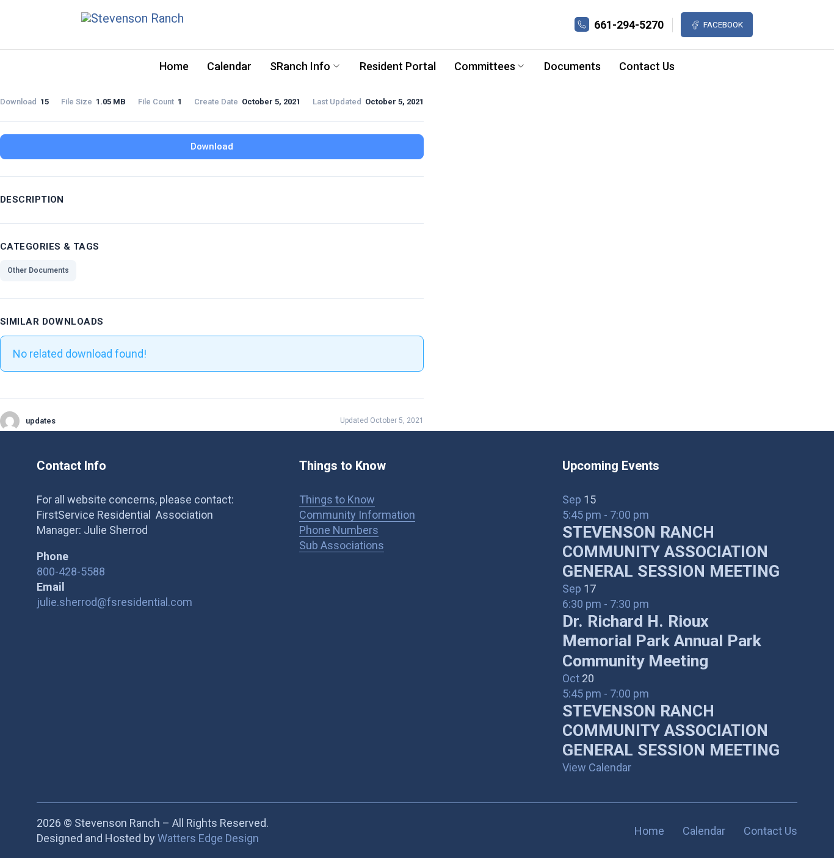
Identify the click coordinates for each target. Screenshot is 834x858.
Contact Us (647, 66)
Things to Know (337, 499)
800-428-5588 (71, 571)
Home (174, 66)
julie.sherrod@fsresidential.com (114, 602)
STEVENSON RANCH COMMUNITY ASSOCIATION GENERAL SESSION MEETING (671, 551)
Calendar (229, 66)
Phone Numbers (339, 530)
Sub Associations (341, 545)
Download (211, 146)
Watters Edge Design (208, 838)
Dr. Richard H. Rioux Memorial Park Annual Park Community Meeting (661, 640)
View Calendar (596, 767)
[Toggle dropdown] (336, 66)
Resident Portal (398, 66)
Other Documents (38, 270)
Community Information (357, 514)
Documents (572, 66)
